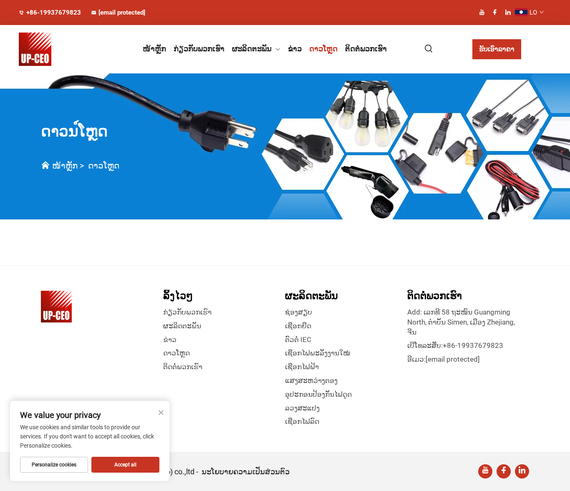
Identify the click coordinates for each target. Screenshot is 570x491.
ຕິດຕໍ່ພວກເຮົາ (366, 48)
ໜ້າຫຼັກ (154, 48)
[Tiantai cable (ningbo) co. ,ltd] (58, 49)
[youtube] (482, 12)
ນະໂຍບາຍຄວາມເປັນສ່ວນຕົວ (246, 471)
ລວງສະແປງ (302, 408)
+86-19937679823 (53, 12)
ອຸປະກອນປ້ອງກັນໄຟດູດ (318, 394)
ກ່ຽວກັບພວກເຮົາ (199, 48)
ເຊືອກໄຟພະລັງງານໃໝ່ (317, 353)
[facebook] (495, 12)
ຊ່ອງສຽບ (298, 312)
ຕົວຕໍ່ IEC (298, 339)
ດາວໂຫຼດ (323, 48)
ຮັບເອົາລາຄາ (497, 49)
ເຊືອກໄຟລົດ (302, 421)
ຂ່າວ (295, 48)
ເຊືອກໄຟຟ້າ (302, 367)
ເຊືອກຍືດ (298, 326)
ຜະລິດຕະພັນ (252, 48)
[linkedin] (507, 12)
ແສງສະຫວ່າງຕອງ (311, 380)
